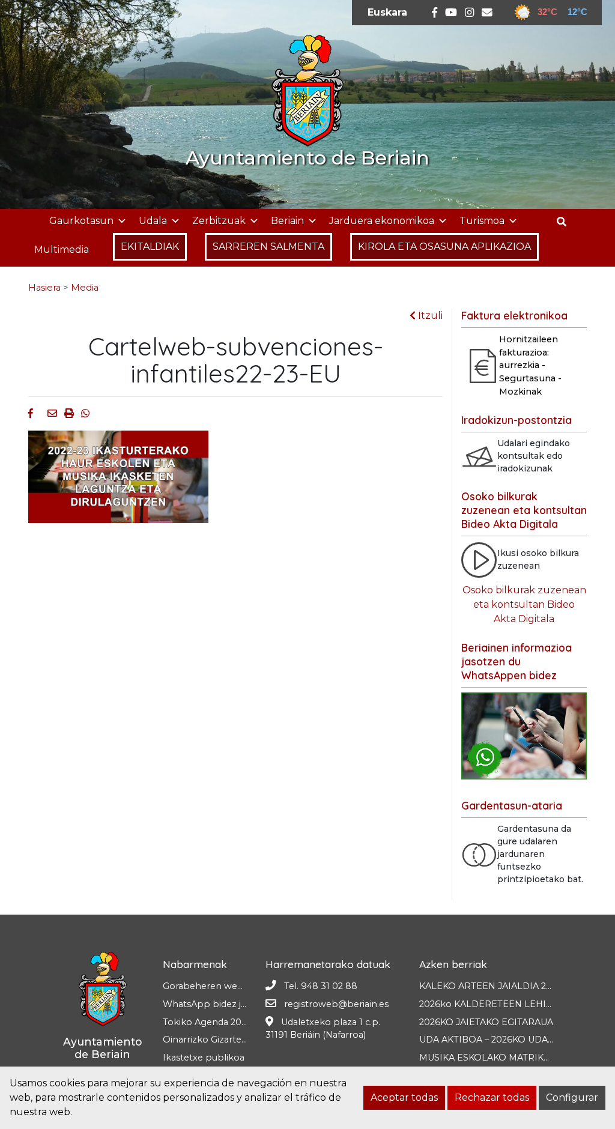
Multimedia (61, 249)
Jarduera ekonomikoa (381, 220)
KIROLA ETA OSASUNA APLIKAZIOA (444, 246)
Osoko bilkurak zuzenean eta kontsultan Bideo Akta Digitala (524, 604)
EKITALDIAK (150, 246)
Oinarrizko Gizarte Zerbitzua (224, 1039)
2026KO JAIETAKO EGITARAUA (486, 1022)
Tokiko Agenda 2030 (208, 1022)
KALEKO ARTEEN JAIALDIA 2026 (490, 986)
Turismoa (481, 220)
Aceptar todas (404, 1097)
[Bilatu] (566, 222)
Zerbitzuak (219, 220)
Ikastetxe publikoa (203, 1057)
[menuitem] (387, 12)
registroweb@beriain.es (336, 1004)
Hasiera (44, 287)
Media (84, 287)
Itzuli (429, 315)
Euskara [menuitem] (387, 12)
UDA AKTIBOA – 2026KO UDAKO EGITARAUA (517, 1039)
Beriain (287, 220)
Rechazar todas (492, 1097)
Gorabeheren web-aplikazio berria (238, 986)
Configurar (572, 1097)
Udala (153, 220)
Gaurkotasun (81, 220)
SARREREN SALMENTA (268, 246)
